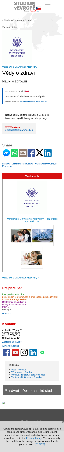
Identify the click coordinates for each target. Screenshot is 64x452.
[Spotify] (42, 355)
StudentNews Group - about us (32, 421)
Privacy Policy (34, 438)
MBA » (5, 307)
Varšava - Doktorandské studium (27, 377)
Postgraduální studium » (14, 304)
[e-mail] (23, 155)
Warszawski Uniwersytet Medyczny (19, 66)
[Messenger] (6, 155)
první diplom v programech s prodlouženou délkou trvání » (30, 297)
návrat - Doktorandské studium (30, 389)
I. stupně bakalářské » (13, 294)
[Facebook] (31, 155)
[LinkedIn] (48, 155)
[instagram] (24, 355)
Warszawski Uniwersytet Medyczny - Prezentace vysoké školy (32, 220)
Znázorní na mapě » (12, 342)
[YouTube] (15, 355)
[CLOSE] (40, 444)
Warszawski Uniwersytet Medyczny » (20, 277)
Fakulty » (6, 309)
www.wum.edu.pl (10, 346)
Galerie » (6, 313)
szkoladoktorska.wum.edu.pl (33, 101)
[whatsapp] (14, 155)
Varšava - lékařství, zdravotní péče (28, 374)
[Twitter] (39, 155)
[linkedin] (33, 355)
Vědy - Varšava (18, 369)
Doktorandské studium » (14, 302)
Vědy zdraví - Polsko (21, 372)
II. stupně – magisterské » (14, 299)
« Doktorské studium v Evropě (17, 20)
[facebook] (6, 355)
